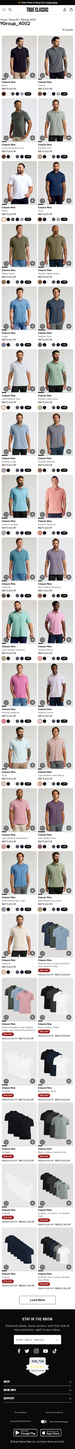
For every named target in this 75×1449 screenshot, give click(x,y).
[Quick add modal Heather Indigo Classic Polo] (32, 451)
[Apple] (50, 1432)
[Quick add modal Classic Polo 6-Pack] (32, 1203)
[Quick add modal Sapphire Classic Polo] (32, 577)
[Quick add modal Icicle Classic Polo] (32, 765)
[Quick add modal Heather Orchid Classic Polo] (68, 702)
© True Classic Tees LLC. (24, 1441)
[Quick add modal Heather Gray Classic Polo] (68, 137)
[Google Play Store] (25, 1432)
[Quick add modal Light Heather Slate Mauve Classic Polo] (68, 765)
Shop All (13, 19)
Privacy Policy (20, 1412)
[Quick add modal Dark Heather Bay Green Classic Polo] (68, 890)
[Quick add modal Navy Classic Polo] (68, 200)
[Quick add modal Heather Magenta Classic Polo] (32, 702)
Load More (37, 1300)
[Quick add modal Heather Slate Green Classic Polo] (68, 388)
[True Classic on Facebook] (19, 1351)
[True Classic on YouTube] (45, 1351)
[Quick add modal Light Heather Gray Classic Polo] (32, 388)
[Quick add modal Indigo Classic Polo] (32, 326)
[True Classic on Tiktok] (54, 1351)
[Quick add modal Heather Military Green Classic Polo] (68, 263)
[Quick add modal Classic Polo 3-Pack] (68, 953)
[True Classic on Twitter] (27, 1351)
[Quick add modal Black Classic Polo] (32, 75)
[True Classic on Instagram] (36, 1351)
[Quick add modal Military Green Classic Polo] (32, 263)
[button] (71, 10)
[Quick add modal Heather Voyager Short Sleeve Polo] (32, 514)
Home (3, 19)
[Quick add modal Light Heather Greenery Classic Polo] (32, 639)
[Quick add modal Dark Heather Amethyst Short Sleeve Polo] (68, 577)
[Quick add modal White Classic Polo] (32, 200)
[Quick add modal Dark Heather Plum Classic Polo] (68, 828)
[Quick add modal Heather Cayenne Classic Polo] (68, 514)
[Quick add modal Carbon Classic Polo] (68, 75)
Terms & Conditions (54, 1412)
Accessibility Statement (20, 1421)
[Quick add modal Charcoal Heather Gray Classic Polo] (32, 137)
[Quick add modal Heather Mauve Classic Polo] (68, 639)
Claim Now (52, 2)
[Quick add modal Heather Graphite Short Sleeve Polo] (68, 451)
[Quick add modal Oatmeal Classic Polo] (32, 953)
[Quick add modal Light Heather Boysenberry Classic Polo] (32, 828)
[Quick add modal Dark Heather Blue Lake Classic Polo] (32, 890)
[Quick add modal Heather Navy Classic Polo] (68, 326)
